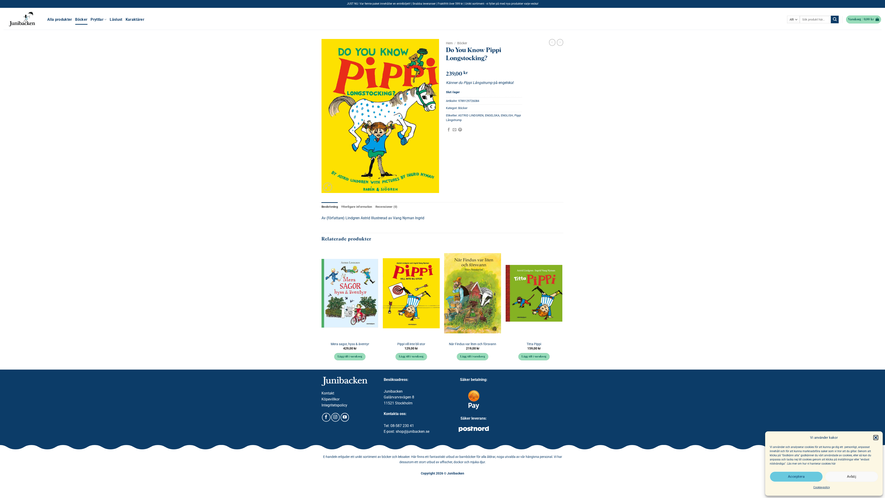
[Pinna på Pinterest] (460, 130)
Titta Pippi (534, 344)
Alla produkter (59, 19)
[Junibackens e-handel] (21, 19)
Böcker (81, 19)
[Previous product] (560, 42)
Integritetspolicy (334, 405)
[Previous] (321, 308)
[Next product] (552, 42)
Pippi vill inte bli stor (411, 344)
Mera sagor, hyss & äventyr (350, 344)
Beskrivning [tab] (330, 206)
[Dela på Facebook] (449, 130)
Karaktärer (135, 19)
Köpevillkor (330, 399)
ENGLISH (507, 115)
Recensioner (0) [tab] (386, 206)
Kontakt (328, 393)
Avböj (851, 476)
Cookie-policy (821, 487)
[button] (875, 437)
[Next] (562, 308)
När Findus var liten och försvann (472, 344)
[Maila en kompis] (454, 130)
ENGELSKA (492, 115)
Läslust (116, 19)
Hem (449, 43)
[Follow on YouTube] (345, 417)
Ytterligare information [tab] (356, 206)
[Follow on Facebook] (326, 417)
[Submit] (835, 20)
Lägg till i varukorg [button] (350, 356)
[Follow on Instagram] (335, 417)
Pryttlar (97, 19)
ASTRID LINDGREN (471, 115)
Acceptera (796, 476)
